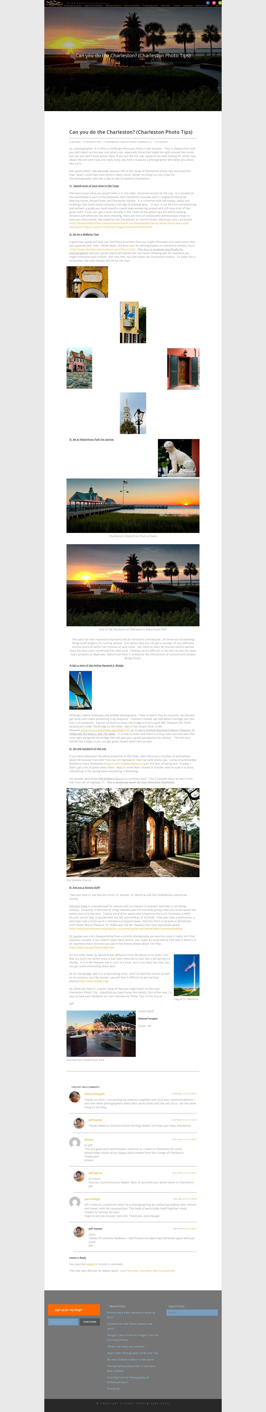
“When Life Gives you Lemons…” (127, 1346)
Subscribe (89, 1321)
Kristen (89, 1139)
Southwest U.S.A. (145, 142)
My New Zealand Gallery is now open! (130, 1359)
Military (133, 142)
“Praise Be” (114, 1388)
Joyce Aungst (92, 1199)
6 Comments (162, 142)
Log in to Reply (190, 1094)
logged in (92, 1264)
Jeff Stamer (76, 142)
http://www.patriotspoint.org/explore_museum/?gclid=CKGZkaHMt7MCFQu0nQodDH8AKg (125, 928)
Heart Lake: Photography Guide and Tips (132, 1353)
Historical (125, 142)
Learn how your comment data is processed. (148, 1270)
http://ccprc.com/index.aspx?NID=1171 (106, 730)
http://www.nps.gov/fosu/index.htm (91, 947)
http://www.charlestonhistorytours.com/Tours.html (102, 249)
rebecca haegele (95, 1093)
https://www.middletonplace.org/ (125, 763)
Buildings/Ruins (112, 142)
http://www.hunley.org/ (93, 981)
